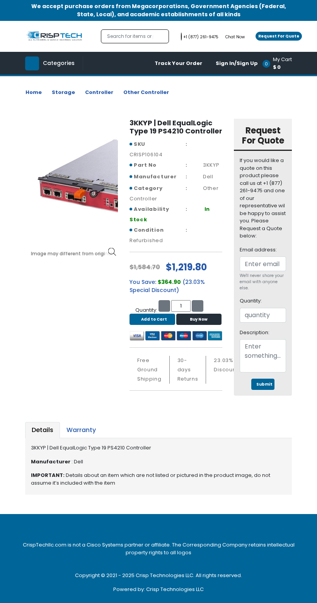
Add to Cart (154, 319)
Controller (99, 92)
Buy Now (199, 319)
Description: (254, 332)
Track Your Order (178, 63)
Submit (264, 384)
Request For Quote (278, 36)
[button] (280, 63)
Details (42, 429)
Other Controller (146, 92)
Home (34, 92)
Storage (63, 92)
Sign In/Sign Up (237, 63)
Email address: (258, 249)
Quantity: (251, 300)
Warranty (81, 429)
